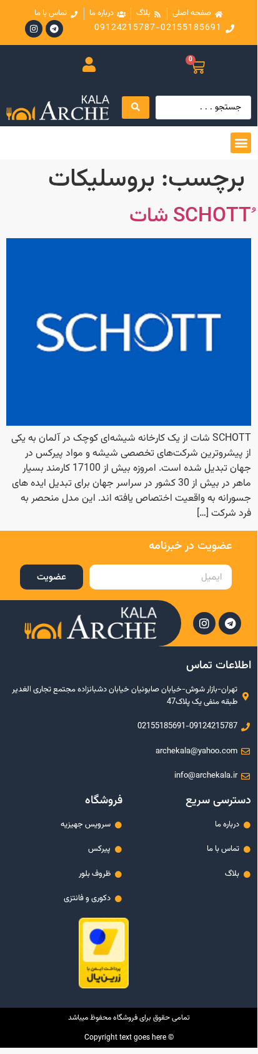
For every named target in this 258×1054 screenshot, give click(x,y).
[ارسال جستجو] (135, 107)
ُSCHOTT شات (190, 216)
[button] (241, 143)
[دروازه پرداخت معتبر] (104, 986)
